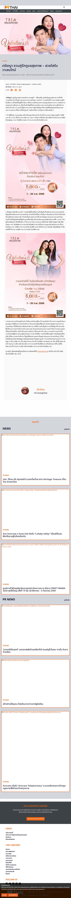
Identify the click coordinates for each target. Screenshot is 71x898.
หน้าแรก (8, 11)
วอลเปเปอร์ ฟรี (10, 872)
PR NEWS (4, 61)
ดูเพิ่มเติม (67, 429)
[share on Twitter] (16, 90)
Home (7, 84)
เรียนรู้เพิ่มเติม (13, 895)
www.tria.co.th (42, 351)
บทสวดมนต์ (58, 11)
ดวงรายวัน (9, 858)
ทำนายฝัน (15, 11)
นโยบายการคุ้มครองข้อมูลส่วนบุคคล (16, 835)
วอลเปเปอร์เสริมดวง (42, 11)
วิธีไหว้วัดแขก (9, 867)
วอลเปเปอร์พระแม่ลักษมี (13, 869)
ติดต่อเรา (8, 837)
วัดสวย (52, 11)
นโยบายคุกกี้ (9, 833)
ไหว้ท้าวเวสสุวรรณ (11, 865)
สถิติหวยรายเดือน (11, 856)
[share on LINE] (20, 90)
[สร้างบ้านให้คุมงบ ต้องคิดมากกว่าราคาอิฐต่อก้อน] (35, 678)
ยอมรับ (4, 895)
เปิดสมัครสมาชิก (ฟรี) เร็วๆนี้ (35, 819)
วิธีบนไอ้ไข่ (9, 863)
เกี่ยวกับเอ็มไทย (10, 839)
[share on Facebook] (12, 90)
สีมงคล (8, 874)
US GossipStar (40, 393)
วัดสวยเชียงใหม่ (10, 851)
